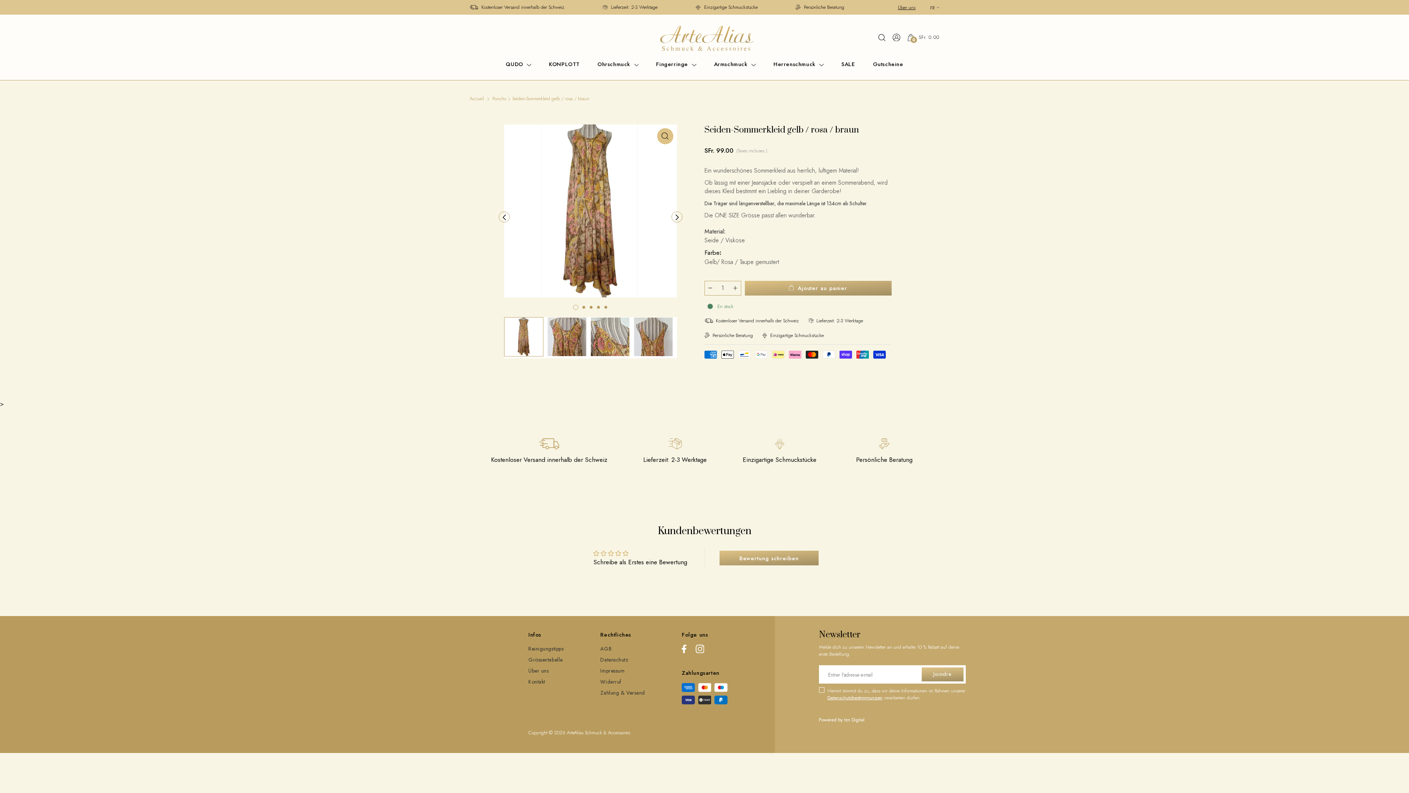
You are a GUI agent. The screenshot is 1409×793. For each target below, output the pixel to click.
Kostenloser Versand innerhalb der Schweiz (522, 7)
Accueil (477, 98)
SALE (848, 64)
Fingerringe (673, 64)
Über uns (906, 7)
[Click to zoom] (665, 136)
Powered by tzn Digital (841, 719)
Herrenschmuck (795, 64)
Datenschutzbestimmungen (854, 697)
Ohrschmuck (615, 64)
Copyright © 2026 (547, 732)
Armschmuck (732, 64)
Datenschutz (614, 659)
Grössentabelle (545, 659)
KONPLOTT (564, 64)
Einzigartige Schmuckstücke (731, 7)
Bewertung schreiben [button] (769, 558)
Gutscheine (888, 64)
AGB (606, 648)
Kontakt (536, 681)
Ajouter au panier (822, 288)
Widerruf (610, 681)
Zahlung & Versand (622, 692)
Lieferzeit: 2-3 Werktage (634, 7)
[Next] (676, 216)
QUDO (515, 64)
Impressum (612, 670)
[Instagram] (700, 650)
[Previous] (504, 216)
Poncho (499, 98)
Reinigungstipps (546, 648)
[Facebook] (684, 650)
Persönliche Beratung (824, 7)
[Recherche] (881, 37)
